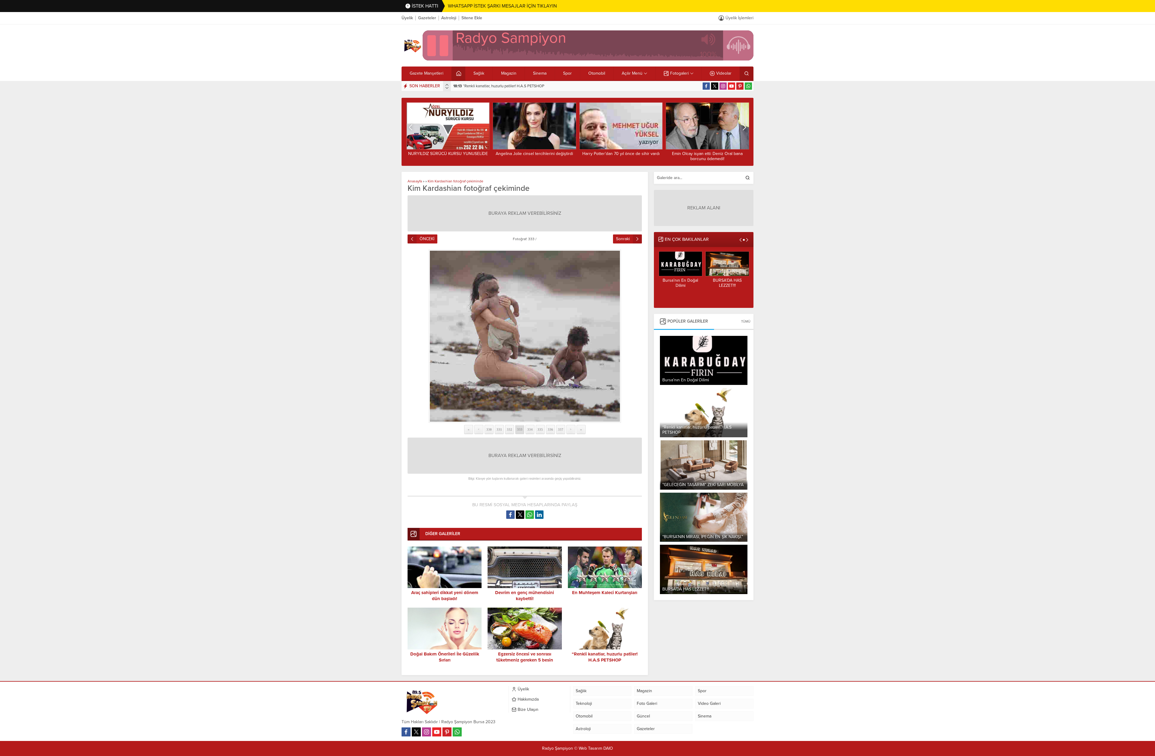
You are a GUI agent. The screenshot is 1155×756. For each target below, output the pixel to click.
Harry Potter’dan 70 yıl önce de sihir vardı (621, 153)
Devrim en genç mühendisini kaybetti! (524, 595)
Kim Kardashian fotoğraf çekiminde (455, 181)
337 (560, 429)
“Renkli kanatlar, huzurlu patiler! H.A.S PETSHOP (498, 86)
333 (519, 429)
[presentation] (446, 84)
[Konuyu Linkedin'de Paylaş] (539, 514)
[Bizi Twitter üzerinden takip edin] (714, 86)
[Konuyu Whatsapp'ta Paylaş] (529, 514)
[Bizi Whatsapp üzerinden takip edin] (748, 86)
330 (489, 429)
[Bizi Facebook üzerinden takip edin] (706, 86)
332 (509, 429)
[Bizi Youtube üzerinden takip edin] (731, 86)
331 (499, 429)
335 (540, 429)
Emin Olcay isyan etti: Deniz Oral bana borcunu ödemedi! (707, 156)
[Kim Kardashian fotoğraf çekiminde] (525, 336)
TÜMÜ (745, 322)
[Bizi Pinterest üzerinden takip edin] (740, 86)
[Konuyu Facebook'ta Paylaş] (510, 514)
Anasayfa (415, 181)
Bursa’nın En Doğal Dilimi (680, 283)
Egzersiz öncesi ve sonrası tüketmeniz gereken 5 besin (524, 657)
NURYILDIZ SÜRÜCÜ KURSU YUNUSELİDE (448, 153)
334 (530, 429)
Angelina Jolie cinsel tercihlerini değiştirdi (534, 153)
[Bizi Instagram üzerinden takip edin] (723, 86)
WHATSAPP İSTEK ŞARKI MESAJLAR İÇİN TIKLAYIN (502, 6)
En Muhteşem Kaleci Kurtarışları (604, 592)
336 (550, 429)
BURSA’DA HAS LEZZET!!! (727, 283)
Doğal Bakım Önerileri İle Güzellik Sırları (444, 657)
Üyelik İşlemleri (739, 17)
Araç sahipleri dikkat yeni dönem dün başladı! (444, 595)
